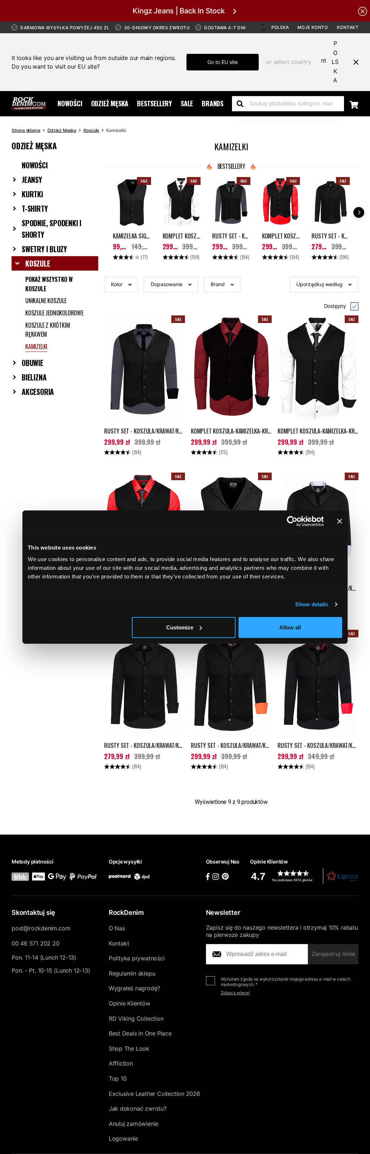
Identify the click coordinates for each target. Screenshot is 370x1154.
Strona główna (26, 130)
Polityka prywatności (137, 958)
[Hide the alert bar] (362, 11)
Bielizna (34, 377)
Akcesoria (38, 391)
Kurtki (32, 194)
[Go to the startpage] (29, 103)
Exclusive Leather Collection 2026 (154, 1093)
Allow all (290, 627)
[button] (121, 284)
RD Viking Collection (136, 1018)
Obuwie (32, 362)
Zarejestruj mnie (333, 953)
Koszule (91, 130)
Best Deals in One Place (140, 1033)
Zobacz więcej (235, 992)
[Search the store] (242, 103)
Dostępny (335, 306)
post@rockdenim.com (41, 928)
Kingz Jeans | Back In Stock (178, 11)
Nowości (69, 103)
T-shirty (34, 208)
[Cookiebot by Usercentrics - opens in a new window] (292, 521)
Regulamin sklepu (132, 973)
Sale (187, 103)
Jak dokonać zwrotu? (138, 1108)
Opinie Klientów (129, 1003)
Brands (212, 103)
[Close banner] (339, 521)
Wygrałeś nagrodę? (134, 988)
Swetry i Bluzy (44, 249)
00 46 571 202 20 (35, 943)
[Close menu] (353, 62)
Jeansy (32, 179)
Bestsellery (154, 103)
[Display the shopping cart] (353, 104)
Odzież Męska (110, 103)
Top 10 (118, 1078)
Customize (179, 627)
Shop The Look (129, 1048)
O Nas (117, 928)
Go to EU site (222, 62)
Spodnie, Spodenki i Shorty (51, 229)
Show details (311, 604)
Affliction (121, 1063)
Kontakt (348, 27)
